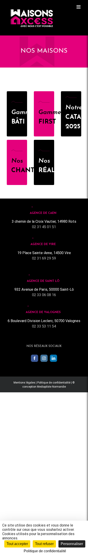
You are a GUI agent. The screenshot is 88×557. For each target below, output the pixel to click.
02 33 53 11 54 (44, 326)
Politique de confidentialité (53, 382)
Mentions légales (24, 382)
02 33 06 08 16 (44, 295)
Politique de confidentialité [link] (45, 551)
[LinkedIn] (53, 358)
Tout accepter (17, 544)
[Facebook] (34, 358)
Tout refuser (44, 544)
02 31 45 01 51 (44, 227)
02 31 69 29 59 (44, 258)
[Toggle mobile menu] (78, 7)
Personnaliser (72, 544)
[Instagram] (44, 358)
